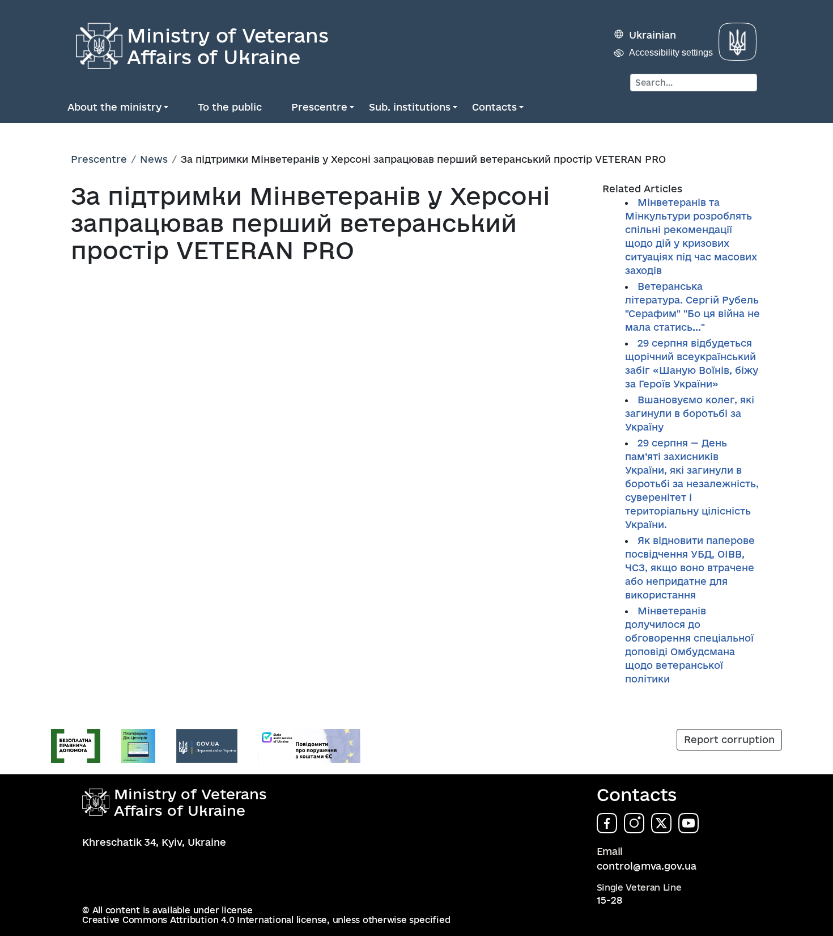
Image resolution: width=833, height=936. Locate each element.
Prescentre (319, 107)
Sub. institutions (409, 107)
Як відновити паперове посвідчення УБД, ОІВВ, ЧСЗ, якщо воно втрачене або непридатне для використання (690, 567)
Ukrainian (652, 34)
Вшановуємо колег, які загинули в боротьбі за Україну (689, 413)
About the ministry (114, 107)
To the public (230, 107)
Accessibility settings (671, 52)
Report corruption (729, 739)
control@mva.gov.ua (646, 866)
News (154, 159)
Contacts (494, 107)
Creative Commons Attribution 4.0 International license (204, 920)
